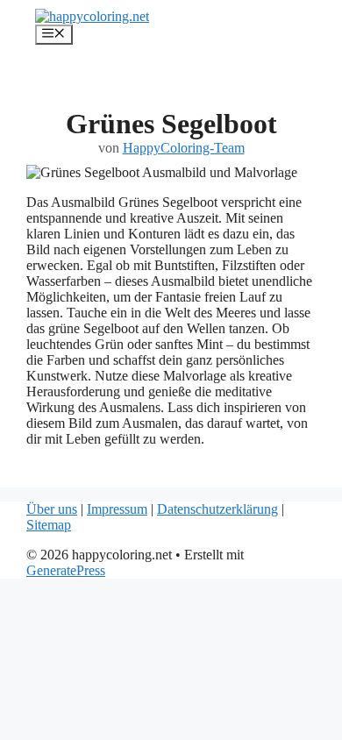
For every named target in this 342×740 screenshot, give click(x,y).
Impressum (117, 509)
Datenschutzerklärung (217, 509)
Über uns (51, 509)
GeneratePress (65, 570)
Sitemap (48, 524)
